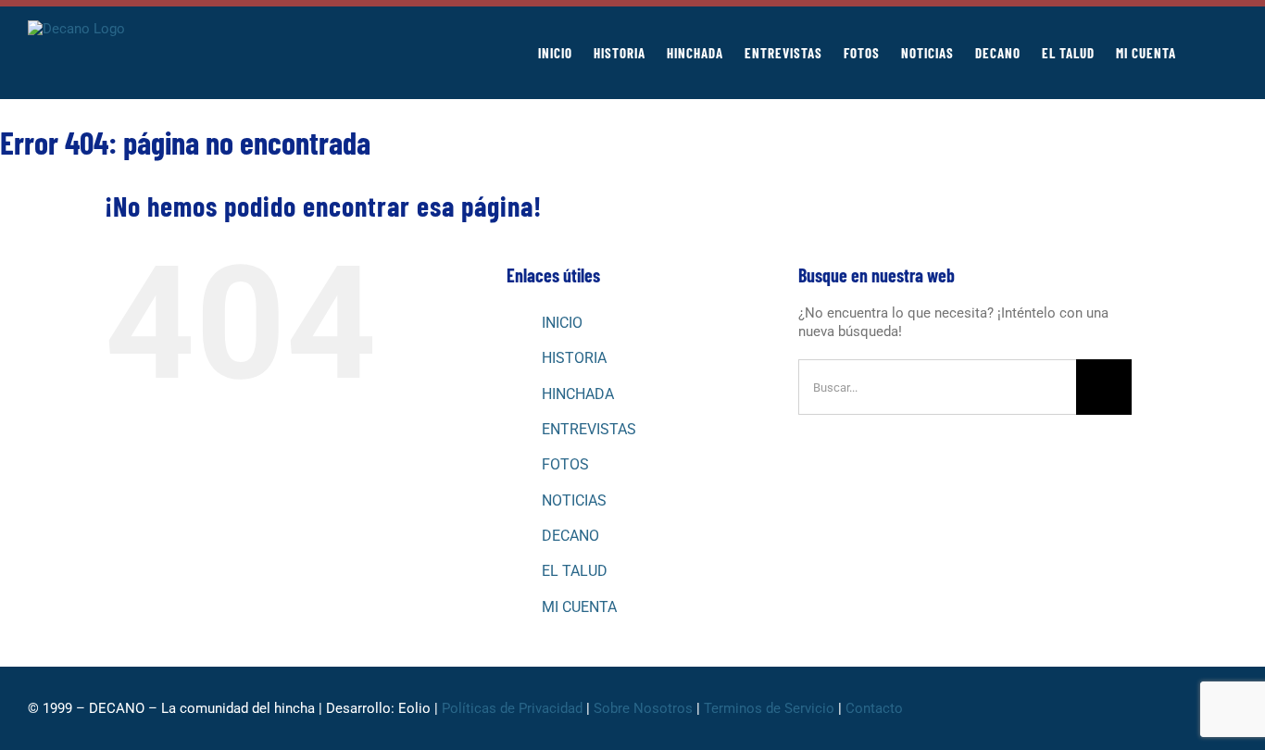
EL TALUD (574, 571)
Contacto (876, 708)
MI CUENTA (579, 607)
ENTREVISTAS (589, 429)
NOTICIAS (574, 500)
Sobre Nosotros (643, 708)
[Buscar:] (937, 386)
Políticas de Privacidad (512, 708)
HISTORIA (574, 358)
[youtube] (1202, 708)
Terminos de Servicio (769, 708)
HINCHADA (578, 394)
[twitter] (1113, 708)
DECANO (570, 535)
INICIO (562, 322)
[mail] (1231, 708)
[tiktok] (1172, 708)
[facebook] (1083, 708)
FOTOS (565, 464)
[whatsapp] (1142, 708)
